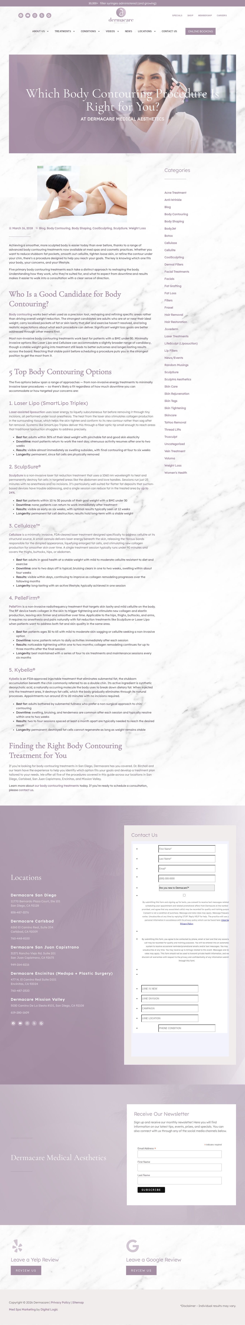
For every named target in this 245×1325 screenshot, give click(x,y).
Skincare (170, 415)
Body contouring (20, 314)
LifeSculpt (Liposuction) (181, 343)
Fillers (168, 300)
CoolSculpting (102, 228)
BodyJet (170, 228)
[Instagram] (34, 15)
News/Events (173, 358)
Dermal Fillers (173, 264)
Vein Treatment (174, 451)
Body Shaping (81, 228)
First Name (144, 1162)
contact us (26, 790)
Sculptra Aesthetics (177, 379)
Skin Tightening (175, 408)
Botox (168, 235)
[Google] (48, 15)
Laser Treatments (176, 336)
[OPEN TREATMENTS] (74, 31)
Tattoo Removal (175, 422)
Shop (190, 15)
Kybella (14, 678)
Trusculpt (170, 436)
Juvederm (171, 329)
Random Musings (176, 365)
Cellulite (169, 250)
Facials (169, 279)
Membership (205, 15)
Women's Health (175, 472)
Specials (177, 15)
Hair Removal (173, 314)
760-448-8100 (20, 938)
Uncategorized (174, 444)
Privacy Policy (60, 1302)
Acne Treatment (175, 192)
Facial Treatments (176, 271)
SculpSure (120, 228)
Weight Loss (137, 228)
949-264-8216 (20, 964)
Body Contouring (58, 228)
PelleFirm (15, 606)
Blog (42, 228)
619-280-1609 (20, 1012)
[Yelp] (41, 15)
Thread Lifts (172, 429)
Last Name (144, 1175)
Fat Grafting (172, 286)
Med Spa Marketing (22, 1309)
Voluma (169, 458)
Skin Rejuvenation (176, 393)
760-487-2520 (20, 990)
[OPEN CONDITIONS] (99, 31)
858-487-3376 (20, 912)
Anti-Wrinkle (173, 200)
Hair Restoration (175, 322)
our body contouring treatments (57, 785)
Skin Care (171, 386)
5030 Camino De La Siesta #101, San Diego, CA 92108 (47, 1005)
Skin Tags (170, 401)
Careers (222, 15)
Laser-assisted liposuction (27, 412)
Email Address (147, 1148)
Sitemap (78, 1302)
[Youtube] (27, 15)
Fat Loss (170, 293)
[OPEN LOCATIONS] (155, 31)
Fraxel (168, 307)
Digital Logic (49, 1309)
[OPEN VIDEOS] (118, 31)
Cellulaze (15, 534)
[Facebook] (20, 15)
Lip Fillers (171, 350)
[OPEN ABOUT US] (48, 31)
